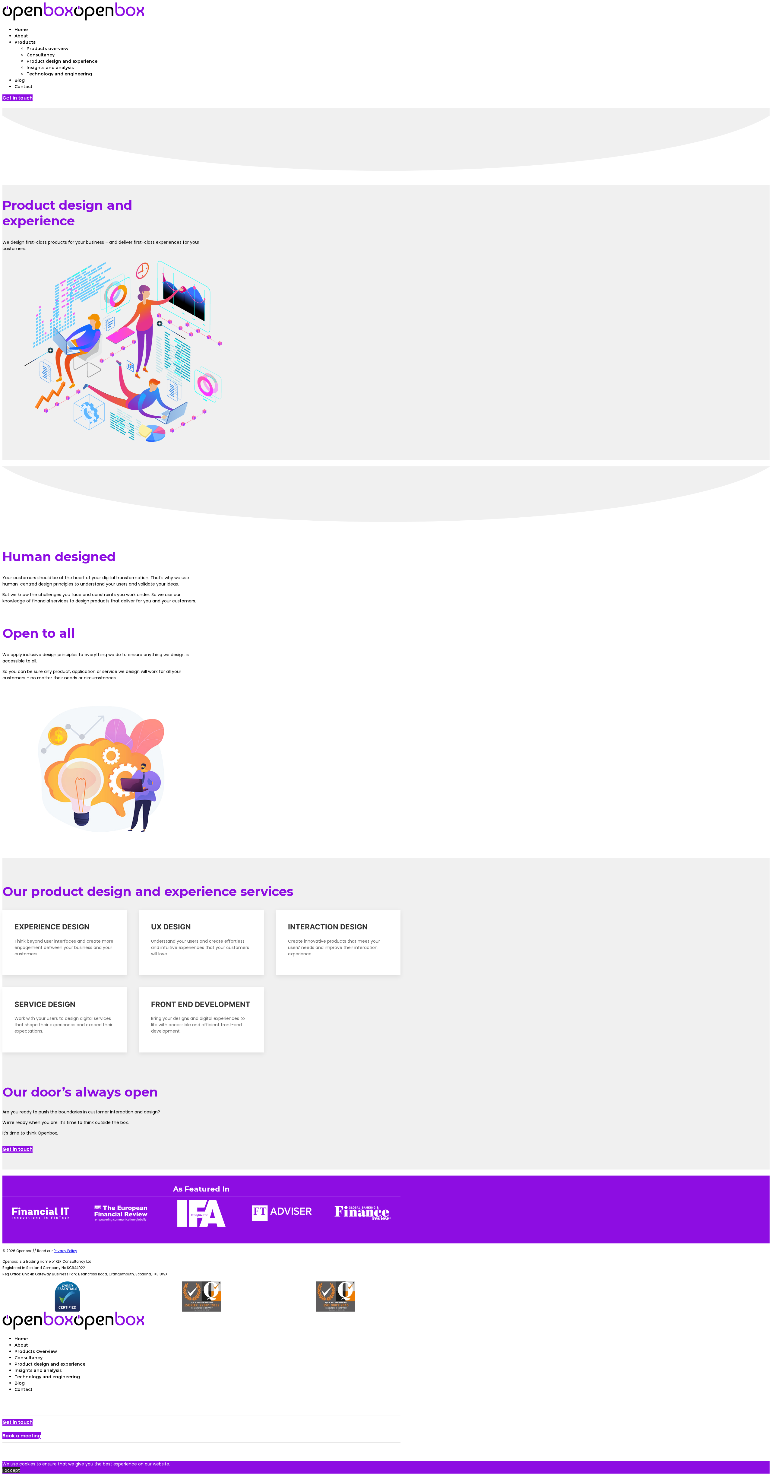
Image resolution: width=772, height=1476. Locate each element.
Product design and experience (62, 61)
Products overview (47, 48)
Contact (23, 86)
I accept (11, 1470)
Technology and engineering (59, 74)
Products (25, 42)
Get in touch (17, 97)
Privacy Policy (65, 1251)
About (21, 36)
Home (21, 29)
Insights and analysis (50, 67)
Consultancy (41, 55)
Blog (19, 80)
